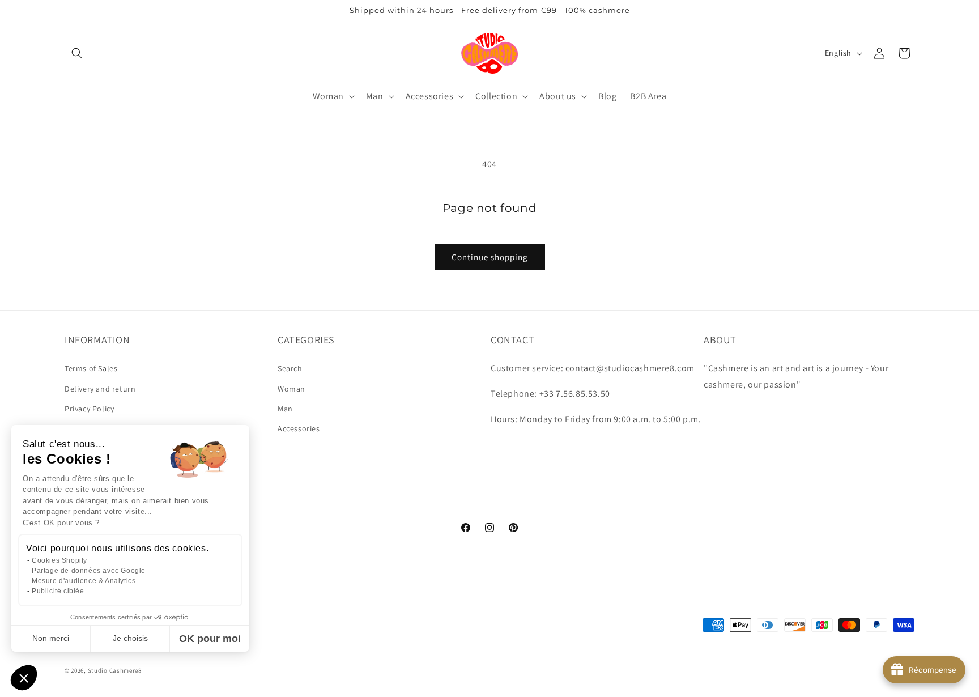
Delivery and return (100, 389)
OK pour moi (210, 638)
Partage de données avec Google (89, 571)
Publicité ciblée (58, 591)
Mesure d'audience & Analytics (83, 581)
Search (290, 369)
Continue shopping (490, 257)
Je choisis (130, 638)
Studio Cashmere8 (115, 671)
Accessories (299, 428)
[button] (77, 53)
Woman (291, 389)
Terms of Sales (91, 369)
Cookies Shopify (59, 560)
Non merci (50, 638)
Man (285, 408)
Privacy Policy (89, 408)
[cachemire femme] (489, 53)
